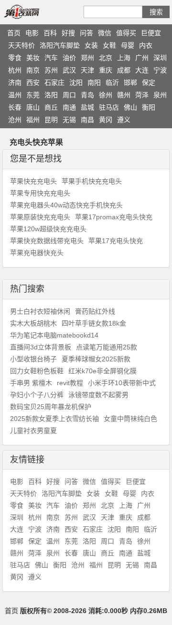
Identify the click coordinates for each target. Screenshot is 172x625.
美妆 (33, 57)
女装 (91, 45)
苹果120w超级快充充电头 (48, 229)
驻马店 (109, 107)
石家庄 (54, 82)
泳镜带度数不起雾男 (98, 395)
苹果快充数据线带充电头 (47, 241)
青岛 (87, 95)
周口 (69, 95)
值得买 (126, 33)
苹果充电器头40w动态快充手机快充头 (66, 205)
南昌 (87, 119)
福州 (33, 119)
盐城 (87, 107)
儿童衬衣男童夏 (33, 430)
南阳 (94, 82)
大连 (142, 70)
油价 (69, 57)
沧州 (15, 119)
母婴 (127, 45)
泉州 (160, 95)
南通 (69, 107)
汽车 (51, 57)
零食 (15, 57)
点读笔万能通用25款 (106, 347)
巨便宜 (151, 33)
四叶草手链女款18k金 (94, 323)
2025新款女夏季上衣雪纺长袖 (54, 418)
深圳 (160, 57)
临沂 (112, 82)
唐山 (33, 107)
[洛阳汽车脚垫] (32, 11)
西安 (33, 82)
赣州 (123, 95)
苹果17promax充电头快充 (113, 217)
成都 (123, 70)
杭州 (15, 70)
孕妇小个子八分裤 (37, 395)
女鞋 (109, 45)
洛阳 (51, 95)
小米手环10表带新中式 (122, 383)
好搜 (68, 33)
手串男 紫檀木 (31, 383)
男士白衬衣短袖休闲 (40, 311)
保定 (148, 82)
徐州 (105, 95)
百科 (50, 33)
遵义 (123, 119)
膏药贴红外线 (95, 311)
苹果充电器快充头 (37, 252)
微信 (104, 33)
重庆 (105, 70)
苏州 (51, 70)
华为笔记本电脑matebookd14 (54, 335)
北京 (105, 57)
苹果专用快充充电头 (40, 193)
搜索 (156, 12)
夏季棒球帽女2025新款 (96, 359)
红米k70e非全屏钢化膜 (102, 371)
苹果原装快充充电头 (40, 217)
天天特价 (21, 45)
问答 (86, 33)
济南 (15, 82)
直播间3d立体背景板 (40, 347)
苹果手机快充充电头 (92, 181)
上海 (123, 57)
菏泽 (142, 95)
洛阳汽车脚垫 (60, 45)
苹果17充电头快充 (115, 241)
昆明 (51, 119)
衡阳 (148, 107)
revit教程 (70, 383)
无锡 (69, 119)
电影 (32, 33)
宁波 (160, 70)
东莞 (33, 95)
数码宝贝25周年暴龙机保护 (50, 406)
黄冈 (105, 119)
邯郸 (130, 82)
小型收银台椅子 (33, 359)
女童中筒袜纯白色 (130, 418)
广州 (142, 57)
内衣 (145, 45)
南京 (33, 70)
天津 (87, 70)
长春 (15, 107)
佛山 (130, 107)
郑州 (87, 57)
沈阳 (76, 82)
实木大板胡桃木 (33, 323)
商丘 (51, 107)
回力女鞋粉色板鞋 (37, 371)
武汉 (69, 70)
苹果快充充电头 (33, 181)
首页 (14, 33)
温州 (15, 95)
